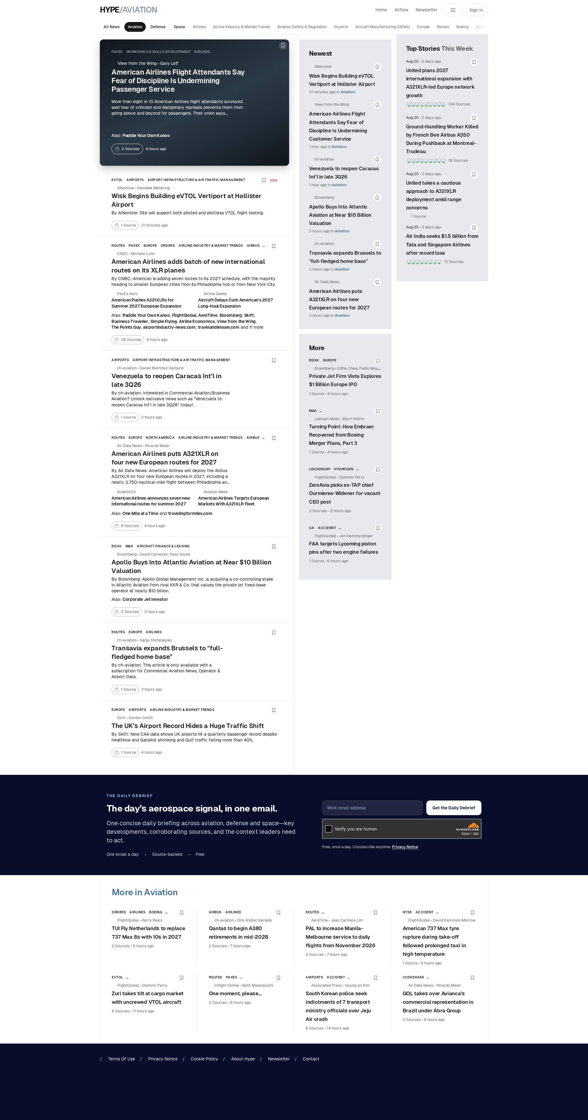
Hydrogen (343, 469)
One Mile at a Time (140, 513)
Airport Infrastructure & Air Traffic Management (196, 180)
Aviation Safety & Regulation (302, 27)
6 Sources (121, 1011)
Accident (483, 27)
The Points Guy (126, 327)
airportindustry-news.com (169, 327)
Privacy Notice (405, 847)
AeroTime (207, 315)
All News (112, 27)
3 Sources (318, 511)
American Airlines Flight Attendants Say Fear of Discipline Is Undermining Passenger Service (178, 80)
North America (160, 437)
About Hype (243, 1058)
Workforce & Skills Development (158, 52)
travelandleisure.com (218, 327)
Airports (341, 27)
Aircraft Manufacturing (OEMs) (382, 27)
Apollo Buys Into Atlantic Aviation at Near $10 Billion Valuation (340, 215)
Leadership (319, 469)
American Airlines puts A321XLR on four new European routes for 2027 (339, 299)
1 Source (316, 394)
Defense (157, 27)
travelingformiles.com (190, 513)
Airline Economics (197, 321)
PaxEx (117, 52)
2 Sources (121, 946)
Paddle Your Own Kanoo (146, 135)
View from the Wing (236, 321)
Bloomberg (231, 315)
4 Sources (315, 954)
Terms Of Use (121, 1058)
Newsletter (426, 9)
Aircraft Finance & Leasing (163, 546)
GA (311, 528)
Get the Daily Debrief (453, 807)
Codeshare (413, 977)
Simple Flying (163, 321)
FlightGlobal (184, 315)
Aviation (135, 27)
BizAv (116, 546)
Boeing (462, 27)
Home (381, 9)
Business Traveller (129, 321)
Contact (311, 1058)
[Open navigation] (453, 10)
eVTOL (117, 180)
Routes (443, 27)
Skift (249, 315)
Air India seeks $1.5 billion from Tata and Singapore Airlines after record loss (442, 244)
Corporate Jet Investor (145, 599)
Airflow (401, 9)
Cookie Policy (204, 1058)
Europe (423, 27)
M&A (130, 546)
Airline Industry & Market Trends (241, 27)
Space (179, 27)
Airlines (199, 27)
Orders (168, 245)
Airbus (253, 245)
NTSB (407, 912)
